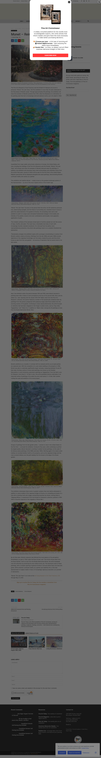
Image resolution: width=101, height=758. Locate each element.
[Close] (69, 2)
